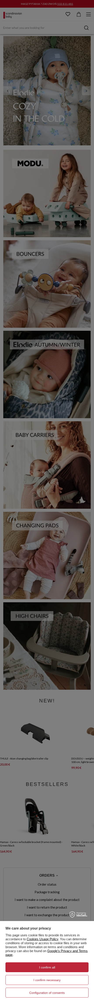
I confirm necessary (47, 980)
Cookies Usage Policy (42, 939)
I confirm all (47, 967)
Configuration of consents (47, 992)
